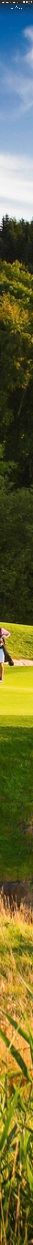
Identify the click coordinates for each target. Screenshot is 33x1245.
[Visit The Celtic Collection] (27, 2)
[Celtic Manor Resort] (16, 8)
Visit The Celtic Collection (10, 2)
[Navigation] (2, 9)
